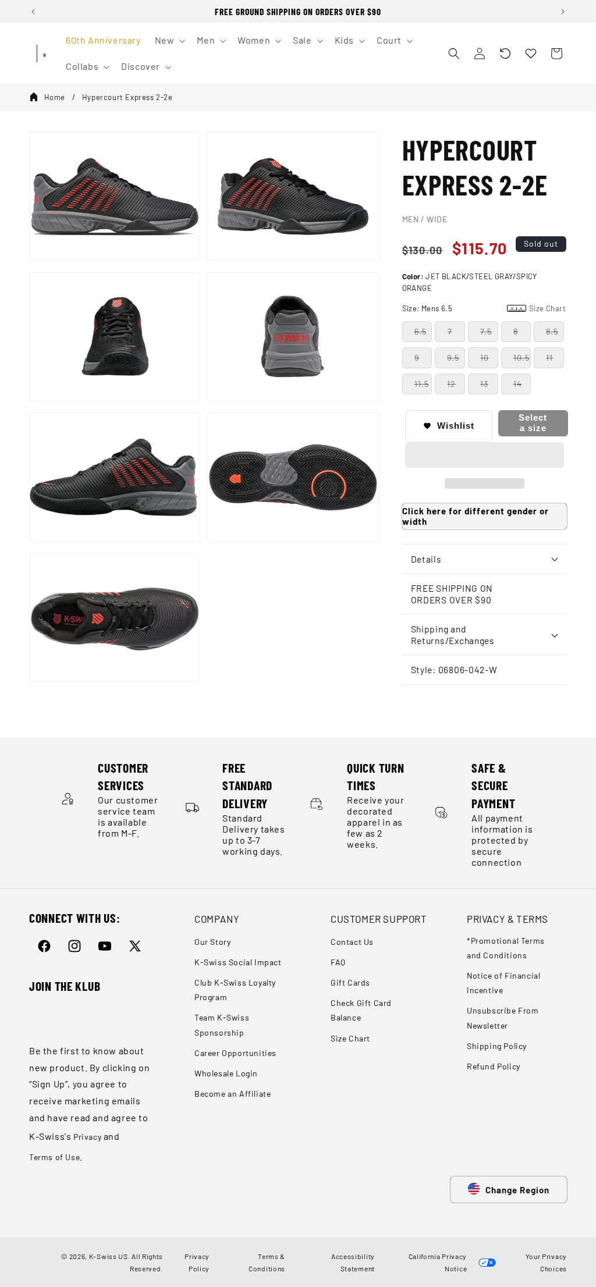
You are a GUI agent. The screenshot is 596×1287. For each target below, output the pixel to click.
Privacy (87, 1137)
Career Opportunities (235, 1053)
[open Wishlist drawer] (531, 53)
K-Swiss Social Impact (238, 962)
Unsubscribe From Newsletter (503, 1017)
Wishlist (455, 426)
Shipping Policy (497, 1046)
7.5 (486, 331)
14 (517, 384)
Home (54, 97)
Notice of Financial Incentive (503, 982)
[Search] (454, 53)
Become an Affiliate (232, 1093)
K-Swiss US (108, 1256)
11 (549, 357)
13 (484, 384)
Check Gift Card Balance (361, 1010)
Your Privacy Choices (544, 1262)
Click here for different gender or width (475, 516)
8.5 (552, 331)
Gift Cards (350, 982)
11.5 (421, 384)
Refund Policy (493, 1066)
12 (451, 384)
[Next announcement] (563, 12)
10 (484, 357)
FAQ (338, 962)
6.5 (420, 331)
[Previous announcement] (33, 12)
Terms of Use (54, 1157)
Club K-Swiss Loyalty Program (235, 989)
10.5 (521, 357)
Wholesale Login (226, 1073)
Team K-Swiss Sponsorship (221, 1024)
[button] (505, 53)
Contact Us (352, 942)
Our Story (212, 942)
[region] (298, 11)
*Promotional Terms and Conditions (506, 948)
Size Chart (350, 1038)
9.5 (453, 357)
